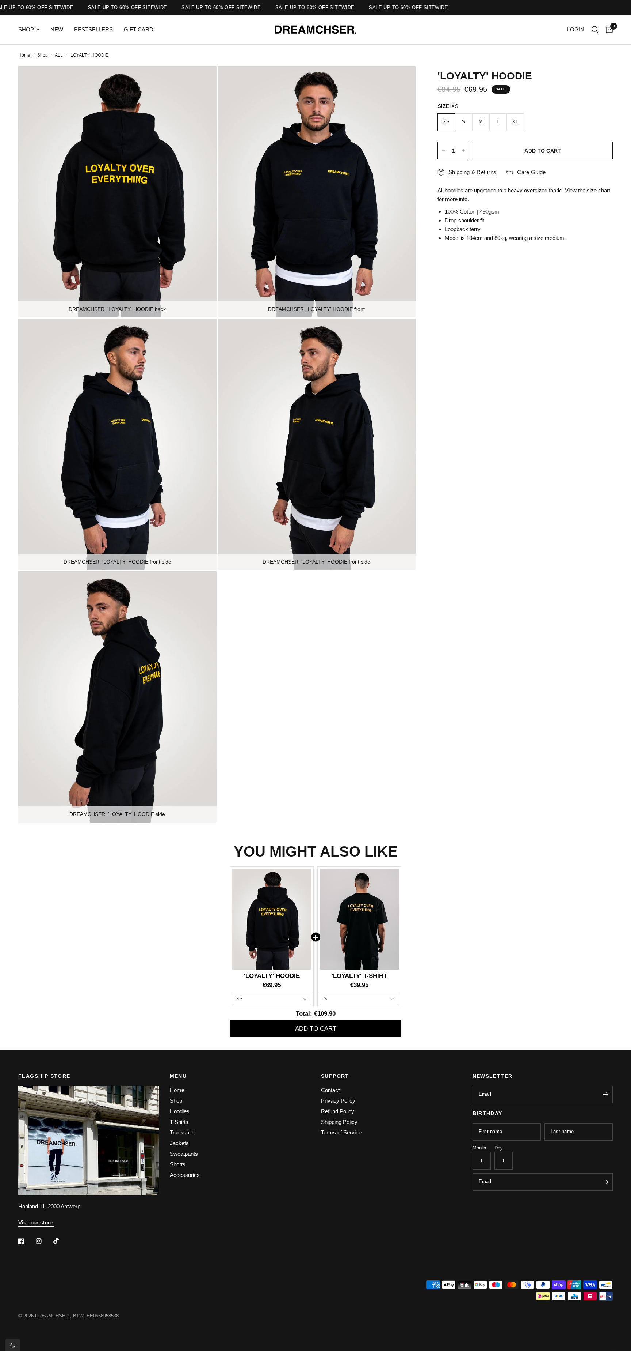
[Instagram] (44, 1241)
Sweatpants (184, 1154)
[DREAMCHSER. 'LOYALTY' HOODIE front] (400, 82)
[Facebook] (26, 1241)
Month (479, 1148)
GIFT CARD (138, 29)
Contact (330, 1090)
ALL (59, 55)
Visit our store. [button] (36, 1222)
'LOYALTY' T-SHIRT (359, 975)
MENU (178, 1076)
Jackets (179, 1143)
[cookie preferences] (12, 1345)
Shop (42, 55)
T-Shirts (179, 1122)
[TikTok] (61, 1241)
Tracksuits (182, 1132)
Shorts (178, 1164)
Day (498, 1148)
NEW (56, 29)
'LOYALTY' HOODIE (272, 975)
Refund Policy (337, 1111)
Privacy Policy (338, 1101)
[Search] (595, 29)
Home (24, 55)
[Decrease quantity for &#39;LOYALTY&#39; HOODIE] (443, 150)
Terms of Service (341, 1132)
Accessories (185, 1175)
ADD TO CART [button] (315, 1028)
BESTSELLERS (93, 29)
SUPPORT (335, 1076)
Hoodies (180, 1111)
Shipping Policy (339, 1122)
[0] (607, 29)
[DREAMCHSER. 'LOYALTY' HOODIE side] (201, 587)
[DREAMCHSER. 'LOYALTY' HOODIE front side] (201, 334)
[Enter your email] (605, 1094)
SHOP (26, 29)
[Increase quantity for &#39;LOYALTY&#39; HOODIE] (463, 150)
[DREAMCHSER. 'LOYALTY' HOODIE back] (201, 82)
